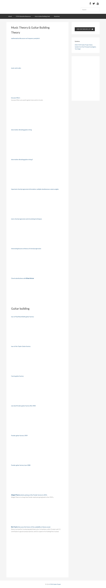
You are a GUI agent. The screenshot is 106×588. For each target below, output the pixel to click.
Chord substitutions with (22, 278)
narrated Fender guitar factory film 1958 (23, 406)
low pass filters (15, 98)
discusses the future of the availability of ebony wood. (31, 527)
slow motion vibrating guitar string (21, 130)
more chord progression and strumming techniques (26, 219)
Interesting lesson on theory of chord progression (26, 248)
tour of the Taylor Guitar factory (20, 346)
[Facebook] (90, 3)
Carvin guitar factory (17, 376)
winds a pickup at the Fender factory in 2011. (29, 495)
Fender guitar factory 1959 (19, 435)
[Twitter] (94, 3)
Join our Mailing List (84, 29)
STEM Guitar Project (55, 584)
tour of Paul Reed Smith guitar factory (22, 317)
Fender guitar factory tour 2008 (20, 465)
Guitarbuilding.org (18, 7)
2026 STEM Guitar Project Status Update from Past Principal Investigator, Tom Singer (85, 47)
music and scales (16, 68)
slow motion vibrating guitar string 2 (22, 159)
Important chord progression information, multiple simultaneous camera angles (35, 189)
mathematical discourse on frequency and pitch (25, 38)
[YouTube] (98, 3)
